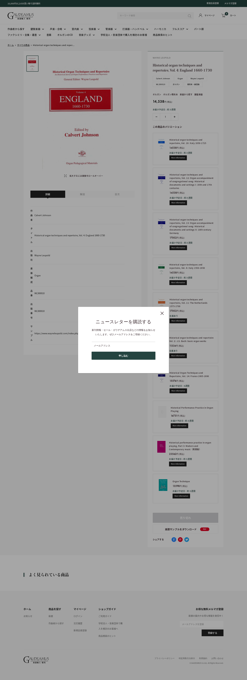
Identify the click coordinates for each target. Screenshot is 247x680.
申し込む (123, 355)
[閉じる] (162, 313)
